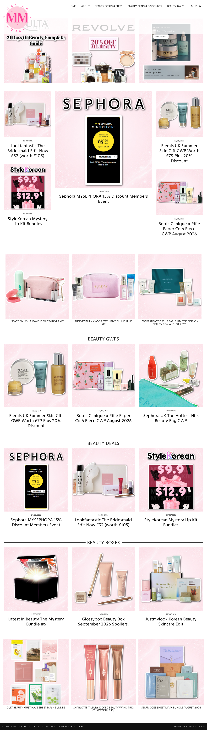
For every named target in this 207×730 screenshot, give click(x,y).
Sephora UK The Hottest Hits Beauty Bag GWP (171, 418)
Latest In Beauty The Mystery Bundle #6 (36, 622)
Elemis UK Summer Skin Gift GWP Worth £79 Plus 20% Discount (179, 153)
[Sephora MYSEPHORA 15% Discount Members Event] (103, 139)
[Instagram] (196, 6)
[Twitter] (191, 6)
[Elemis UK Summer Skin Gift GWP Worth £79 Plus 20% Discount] (179, 114)
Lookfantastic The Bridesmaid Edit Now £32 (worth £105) (27, 150)
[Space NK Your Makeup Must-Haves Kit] (37, 286)
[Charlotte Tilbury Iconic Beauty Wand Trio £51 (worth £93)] (103, 672)
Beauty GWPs (175, 6)
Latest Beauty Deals (72, 726)
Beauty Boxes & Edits (108, 6)
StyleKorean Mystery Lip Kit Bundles (28, 221)
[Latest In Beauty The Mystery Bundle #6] (36, 579)
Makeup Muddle (20, 726)
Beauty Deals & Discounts (145, 6)
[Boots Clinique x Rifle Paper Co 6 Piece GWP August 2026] (179, 192)
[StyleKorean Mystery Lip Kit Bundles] (27, 187)
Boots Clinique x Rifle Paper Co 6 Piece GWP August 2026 (179, 228)
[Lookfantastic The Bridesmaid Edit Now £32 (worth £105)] (27, 114)
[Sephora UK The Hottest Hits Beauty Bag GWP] (171, 375)
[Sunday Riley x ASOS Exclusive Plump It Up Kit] (104, 286)
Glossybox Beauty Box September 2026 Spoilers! (103, 622)
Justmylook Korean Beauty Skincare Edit (170, 622)
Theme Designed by (189, 726)
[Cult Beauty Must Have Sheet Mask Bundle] (36, 672)
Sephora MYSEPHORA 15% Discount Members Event (103, 199)
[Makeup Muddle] (17, 17)
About (85, 6)
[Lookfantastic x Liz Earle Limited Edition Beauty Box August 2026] (170, 286)
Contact (50, 726)
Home (72, 6)
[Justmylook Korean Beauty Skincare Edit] (171, 579)
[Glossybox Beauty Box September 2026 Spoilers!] (103, 579)
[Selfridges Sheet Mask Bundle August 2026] (171, 672)
